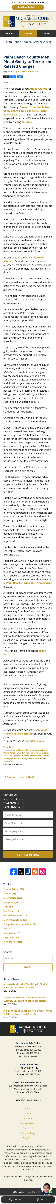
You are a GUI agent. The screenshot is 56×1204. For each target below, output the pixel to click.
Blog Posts (28, 1138)
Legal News (11, 937)
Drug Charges (12, 902)
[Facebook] (13, 871)
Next (31, 776)
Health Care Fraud (15, 915)
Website (28, 1113)
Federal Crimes (13, 889)
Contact (28, 33)
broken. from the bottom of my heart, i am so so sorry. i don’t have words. (27, 110)
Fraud (8, 906)
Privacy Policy (28, 1123)
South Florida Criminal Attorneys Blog (28, 21)
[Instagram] (42, 871)
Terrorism (8, 747)
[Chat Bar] (28, 1200)
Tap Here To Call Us (28, 7)
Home (9, 33)
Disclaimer (28, 1118)
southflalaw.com (34, 741)
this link (27, 122)
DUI (6, 928)
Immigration (11, 932)
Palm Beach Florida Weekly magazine (29, 583)
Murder (9, 893)
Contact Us (10, 795)
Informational (13, 897)
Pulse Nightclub (34, 758)
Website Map (28, 1133)
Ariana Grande (38, 88)
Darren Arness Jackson (36, 750)
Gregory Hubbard (21, 755)
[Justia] (28, 871)
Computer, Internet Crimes (19, 924)
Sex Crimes (11, 911)
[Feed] (35, 871)
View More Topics (12, 941)
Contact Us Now (28, 854)
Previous (10, 776)
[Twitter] (21, 871)
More (46, 33)
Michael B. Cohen (18, 758)
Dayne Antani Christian (14, 752)
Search (28, 966)
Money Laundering (15, 919)
